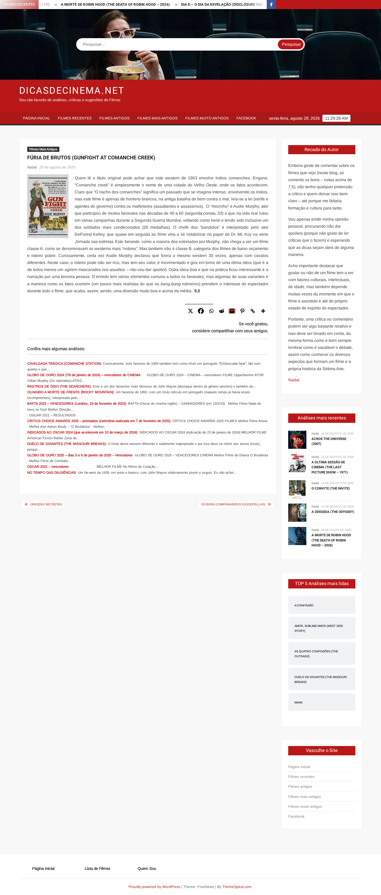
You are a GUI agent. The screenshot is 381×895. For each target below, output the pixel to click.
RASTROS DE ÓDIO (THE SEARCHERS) (59, 386)
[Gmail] (232, 311)
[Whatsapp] (211, 311)
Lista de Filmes (97, 868)
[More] (263, 311)
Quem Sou (147, 868)
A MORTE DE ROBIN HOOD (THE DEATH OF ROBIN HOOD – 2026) (93, 4)
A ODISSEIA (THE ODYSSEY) (333, 511)
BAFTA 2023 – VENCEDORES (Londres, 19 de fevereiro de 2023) (76, 403)
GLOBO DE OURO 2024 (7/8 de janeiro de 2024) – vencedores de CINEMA (83, 375)
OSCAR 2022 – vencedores (48, 467)
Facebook (246, 118)
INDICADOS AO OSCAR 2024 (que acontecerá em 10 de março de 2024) (82, 432)
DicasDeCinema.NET (71, 91)
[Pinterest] (242, 311)
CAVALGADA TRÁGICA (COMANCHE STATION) (64, 363)
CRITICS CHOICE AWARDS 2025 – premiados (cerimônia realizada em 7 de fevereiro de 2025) (98, 421)
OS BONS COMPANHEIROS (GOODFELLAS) (233, 504)
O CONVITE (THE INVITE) (331, 488)
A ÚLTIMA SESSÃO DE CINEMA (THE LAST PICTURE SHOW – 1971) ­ (330, 467)
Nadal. (294, 380)
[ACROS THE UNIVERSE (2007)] (297, 439)
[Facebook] (201, 311)
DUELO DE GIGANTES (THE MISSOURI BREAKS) (66, 444)
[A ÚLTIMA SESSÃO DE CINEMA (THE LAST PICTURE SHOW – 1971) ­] (297, 462)
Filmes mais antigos (157, 118)
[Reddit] (221, 311)
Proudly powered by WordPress (154, 887)
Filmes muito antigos (207, 118)
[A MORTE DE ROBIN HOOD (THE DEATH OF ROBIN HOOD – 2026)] (297, 536)
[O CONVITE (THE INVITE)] (297, 489)
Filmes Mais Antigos (43, 149)
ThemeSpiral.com (236, 887)
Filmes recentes (74, 118)
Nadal (32, 167)
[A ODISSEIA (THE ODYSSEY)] (297, 512)
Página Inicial (36, 118)
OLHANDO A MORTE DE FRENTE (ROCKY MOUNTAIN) (70, 392)
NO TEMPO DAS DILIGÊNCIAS (51, 472)
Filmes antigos (114, 118)
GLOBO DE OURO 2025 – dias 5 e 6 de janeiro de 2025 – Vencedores (80, 455)
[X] (190, 311)
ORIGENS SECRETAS (46, 504)
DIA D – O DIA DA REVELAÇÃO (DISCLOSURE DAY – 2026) (207, 4)
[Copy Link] (252, 311)
